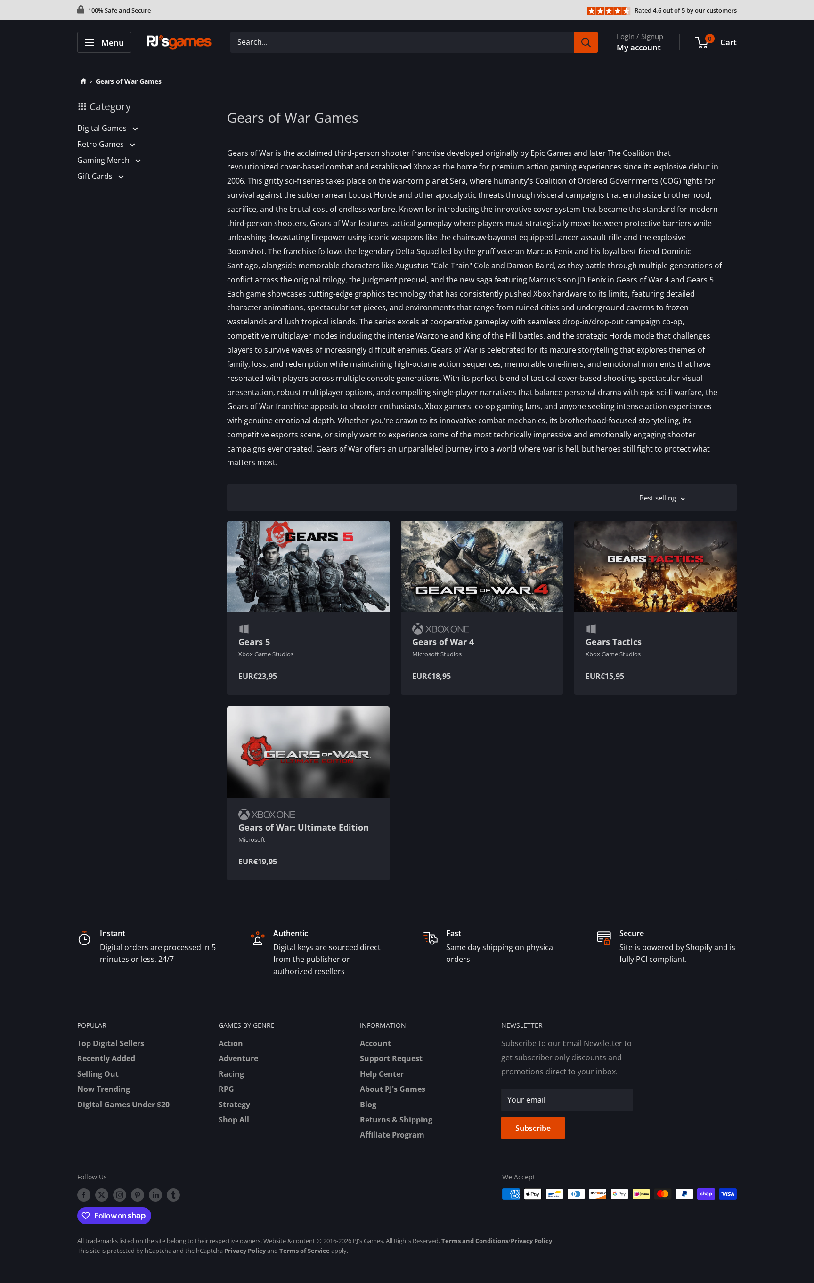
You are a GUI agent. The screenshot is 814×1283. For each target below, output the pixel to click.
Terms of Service (304, 1250)
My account (639, 47)
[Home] (81, 81)
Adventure (238, 1058)
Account (375, 1043)
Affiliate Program (392, 1135)
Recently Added (106, 1058)
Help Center (382, 1074)
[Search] (586, 42)
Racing (231, 1074)
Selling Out (98, 1074)
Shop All (234, 1119)
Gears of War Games (129, 81)
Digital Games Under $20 (123, 1104)
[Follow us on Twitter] (101, 1195)
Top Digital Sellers (110, 1043)
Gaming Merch (104, 160)
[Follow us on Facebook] (83, 1195)
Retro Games (101, 144)
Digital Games (103, 128)
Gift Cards (95, 176)
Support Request (391, 1058)
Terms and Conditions (474, 1240)
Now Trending (103, 1089)
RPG (226, 1089)
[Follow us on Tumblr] (173, 1195)
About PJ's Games (392, 1089)
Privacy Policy (531, 1240)
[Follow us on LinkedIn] (155, 1195)
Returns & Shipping (396, 1119)
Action (231, 1043)
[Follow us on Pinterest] (137, 1195)
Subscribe (533, 1128)
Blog (368, 1104)
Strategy (234, 1104)
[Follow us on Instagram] (119, 1195)
